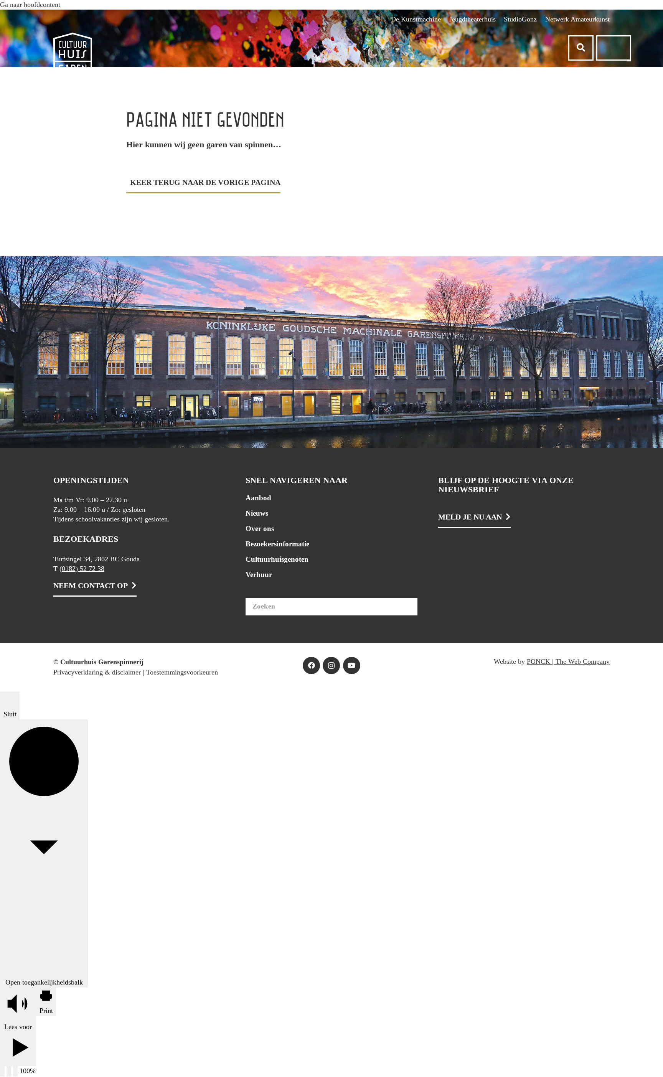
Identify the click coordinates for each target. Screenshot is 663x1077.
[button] (331, 5)
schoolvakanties (98, 519)
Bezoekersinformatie (277, 544)
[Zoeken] (409, 606)
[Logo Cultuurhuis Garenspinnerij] (72, 61)
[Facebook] (311, 665)
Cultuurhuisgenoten (277, 559)
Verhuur (259, 575)
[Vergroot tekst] (9, 1071)
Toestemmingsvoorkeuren (182, 672)
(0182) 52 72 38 (81, 568)
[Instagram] (331, 665)
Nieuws (257, 513)
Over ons (260, 528)
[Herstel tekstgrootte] (15, 1071)
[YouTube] (351, 665)
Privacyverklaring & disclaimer (97, 672)
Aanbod (258, 498)
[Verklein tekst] (2, 1071)
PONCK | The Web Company (568, 661)
